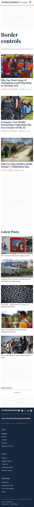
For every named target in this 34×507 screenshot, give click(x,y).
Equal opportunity (7, 467)
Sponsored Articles (7, 446)
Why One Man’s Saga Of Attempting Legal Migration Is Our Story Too (16, 83)
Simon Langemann (10, 89)
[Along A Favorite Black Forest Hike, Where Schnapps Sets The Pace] (17, 320)
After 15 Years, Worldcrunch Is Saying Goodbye (15, 255)
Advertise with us (7, 470)
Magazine (4, 433)
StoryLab (4, 443)
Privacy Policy (13, 504)
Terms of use (5, 504)
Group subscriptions (8, 488)
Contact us (5, 464)
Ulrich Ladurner (10, 131)
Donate (4, 492)
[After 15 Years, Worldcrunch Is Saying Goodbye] (17, 246)
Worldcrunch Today (7, 485)
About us (4, 458)
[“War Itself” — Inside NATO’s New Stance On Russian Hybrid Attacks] (17, 294)
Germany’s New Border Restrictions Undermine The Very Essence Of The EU (16, 124)
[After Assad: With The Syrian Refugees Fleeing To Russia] (17, 345)
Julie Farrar (8, 170)
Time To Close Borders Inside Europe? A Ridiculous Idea (16, 165)
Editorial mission (7, 461)
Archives (4, 440)
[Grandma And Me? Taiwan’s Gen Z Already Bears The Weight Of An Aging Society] (17, 268)
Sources (4, 437)
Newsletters (5, 482)
